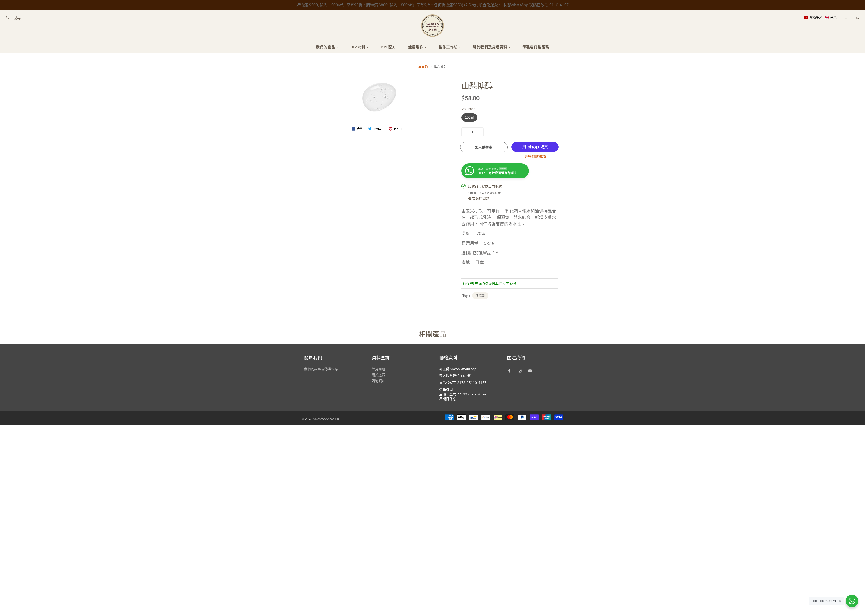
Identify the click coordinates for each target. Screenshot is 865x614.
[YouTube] (530, 371)
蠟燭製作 (416, 47)
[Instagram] (520, 371)
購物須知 (378, 381)
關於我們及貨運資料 (490, 47)
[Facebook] (509, 371)
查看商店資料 (479, 198)
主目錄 (423, 66)
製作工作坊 (449, 47)
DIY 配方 (388, 47)
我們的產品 (326, 47)
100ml (469, 117)
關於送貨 (378, 375)
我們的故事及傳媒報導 (321, 369)
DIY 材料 (358, 47)
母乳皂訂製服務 (535, 47)
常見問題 (378, 369)
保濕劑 (480, 296)
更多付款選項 (535, 156)
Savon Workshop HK (326, 419)
